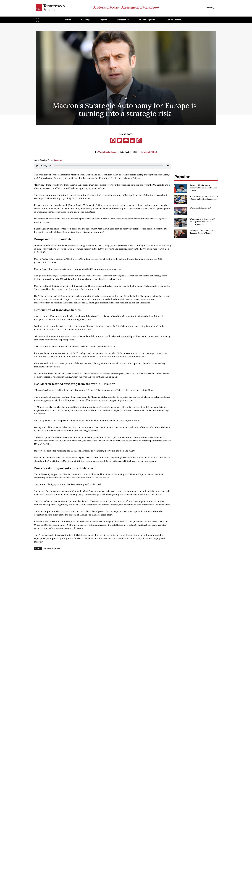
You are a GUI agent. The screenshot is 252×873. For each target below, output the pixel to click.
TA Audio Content (173, 20)
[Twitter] (119, 140)
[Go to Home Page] (50, 7)
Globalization (123, 20)
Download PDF (148, 152)
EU (126, 98)
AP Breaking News (147, 20)
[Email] (126, 140)
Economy (85, 20)
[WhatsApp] (139, 140)
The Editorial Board (107, 152)
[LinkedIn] (132, 140)
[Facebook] (113, 140)
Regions (103, 20)
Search (209, 8)
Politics (67, 20)
